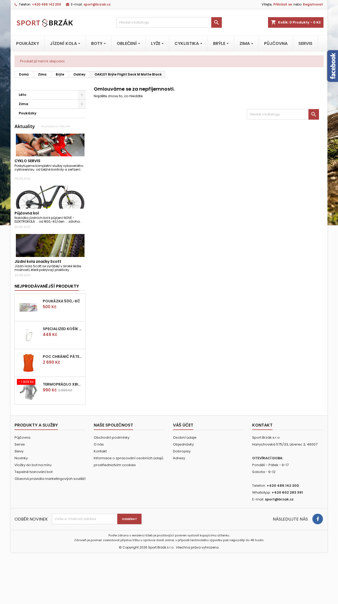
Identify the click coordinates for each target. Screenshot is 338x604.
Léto (22, 94)
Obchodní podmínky (111, 437)
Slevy (19, 451)
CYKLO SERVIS (27, 160)
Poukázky (27, 113)
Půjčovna (22, 437)
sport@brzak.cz (97, 4)
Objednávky (183, 444)
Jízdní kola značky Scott (38, 261)
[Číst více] (16, 173)
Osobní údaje (184, 437)
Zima (23, 103)
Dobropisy (182, 451)
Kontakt (100, 451)
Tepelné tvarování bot (34, 471)
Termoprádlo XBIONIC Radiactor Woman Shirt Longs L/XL (63, 384)
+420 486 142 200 (46, 4)
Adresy (179, 458)
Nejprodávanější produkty (47, 286)
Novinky (21, 458)
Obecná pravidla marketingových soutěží (50, 478)
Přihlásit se (282, 4)
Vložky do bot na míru (33, 464)
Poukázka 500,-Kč (61, 301)
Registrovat (313, 4)
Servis (20, 444)
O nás (99, 444)
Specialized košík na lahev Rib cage (63, 329)
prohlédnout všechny (55, 126)
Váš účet (183, 425)
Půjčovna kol (27, 213)
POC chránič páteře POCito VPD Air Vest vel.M (63, 356)
